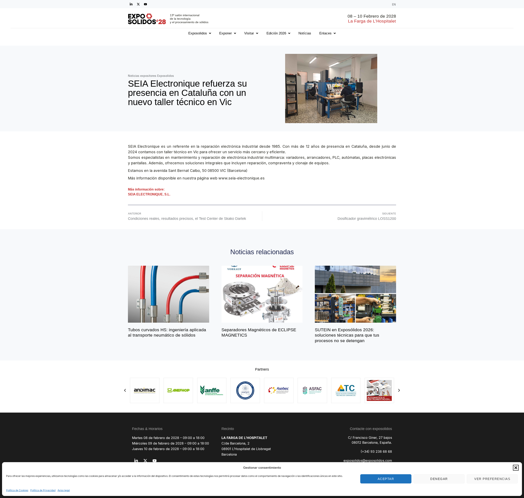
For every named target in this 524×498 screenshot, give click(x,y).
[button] (516, 468)
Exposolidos (197, 33)
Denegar (439, 479)
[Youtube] (145, 4)
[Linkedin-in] (131, 4)
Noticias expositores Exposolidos (151, 75)
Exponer (225, 33)
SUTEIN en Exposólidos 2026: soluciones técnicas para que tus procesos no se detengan (347, 335)
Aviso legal (64, 490)
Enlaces (325, 33)
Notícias (304, 33)
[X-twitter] (138, 4)
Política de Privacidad (42, 490)
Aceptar (386, 479)
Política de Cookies (17, 490)
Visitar (249, 33)
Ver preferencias (492, 479)
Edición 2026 (276, 33)
